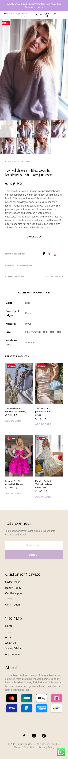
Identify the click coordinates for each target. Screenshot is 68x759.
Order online (12, 581)
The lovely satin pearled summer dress (43, 411)
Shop (8, 631)
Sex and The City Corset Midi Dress (14, 483)
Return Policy (13, 587)
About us (10, 642)
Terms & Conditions (25, 747)
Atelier (9, 637)
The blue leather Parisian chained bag (15, 410)
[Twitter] (50, 254)
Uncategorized (21, 162)
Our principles (13, 593)
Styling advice (13, 648)
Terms (8, 598)
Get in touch (12, 604)
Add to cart (13, 421)
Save (7, 23)
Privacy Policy (46, 747)
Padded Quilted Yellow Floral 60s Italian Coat (43, 484)
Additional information (34, 293)
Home (8, 162)
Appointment (12, 654)
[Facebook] (45, 254)
